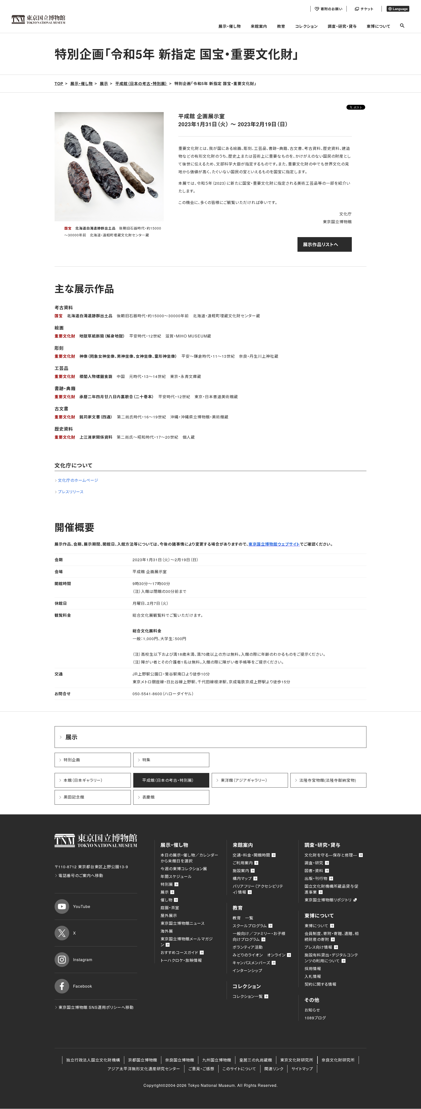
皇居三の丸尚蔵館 (255, 1060)
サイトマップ (302, 1068)
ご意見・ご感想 (201, 1068)
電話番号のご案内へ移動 (80, 875)
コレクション (306, 26)
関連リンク (273, 1068)
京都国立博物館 (142, 1060)
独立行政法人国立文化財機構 (93, 1060)
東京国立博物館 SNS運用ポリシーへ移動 (96, 1007)
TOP (59, 83)
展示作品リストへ (320, 244)
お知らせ (312, 1010)
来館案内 (259, 26)
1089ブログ (315, 1018)
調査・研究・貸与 (342, 26)
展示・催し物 (230, 26)
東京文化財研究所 (296, 1060)
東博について (378, 26)
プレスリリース (71, 491)
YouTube (81, 906)
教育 (281, 26)
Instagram (82, 959)
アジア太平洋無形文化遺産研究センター (144, 1068)
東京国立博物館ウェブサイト (274, 544)
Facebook (82, 986)
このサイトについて (239, 1068)
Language (400, 9)
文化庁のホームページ (78, 480)
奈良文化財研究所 (338, 1060)
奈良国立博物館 (179, 1060)
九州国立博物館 (216, 1060)
